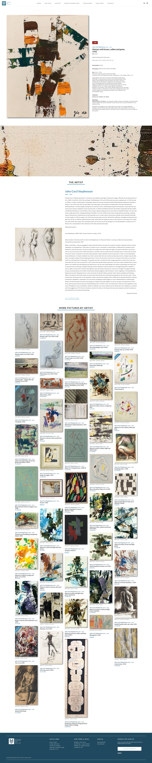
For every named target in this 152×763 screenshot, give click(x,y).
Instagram (101, 742)
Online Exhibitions (71, 3)
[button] (144, 3)
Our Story (100, 3)
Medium (101, 96)
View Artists (54, 744)
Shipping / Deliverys (82, 744)
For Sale (48, 3)
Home (39, 3)
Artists (58, 3)
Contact (110, 3)
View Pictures (55, 745)
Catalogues (87, 3)
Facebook (101, 744)
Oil (104, 96)
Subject (107, 96)
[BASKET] (147, 3)
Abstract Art (95, 96)
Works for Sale (80, 742)
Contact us (54, 749)
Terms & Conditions (81, 745)
